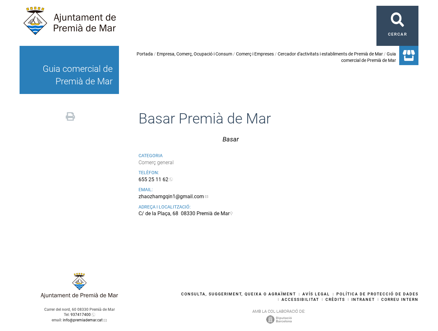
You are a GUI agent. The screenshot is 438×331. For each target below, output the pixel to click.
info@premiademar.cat (83, 320)
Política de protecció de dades (377, 294)
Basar (231, 139)
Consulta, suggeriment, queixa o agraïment (238, 294)
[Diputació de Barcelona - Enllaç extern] (279, 319)
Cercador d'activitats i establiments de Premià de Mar (330, 53)
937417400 (81, 314)
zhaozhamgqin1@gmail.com (171, 196)
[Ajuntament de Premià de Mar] (79, 296)
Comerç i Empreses (255, 53)
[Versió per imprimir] (70, 116)
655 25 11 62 (153, 179)
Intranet (363, 299)
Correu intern (399, 299)
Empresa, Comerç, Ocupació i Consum (194, 53)
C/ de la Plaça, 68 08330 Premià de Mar (184, 213)
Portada (145, 53)
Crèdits (335, 299)
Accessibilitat (300, 299)
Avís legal (316, 294)
